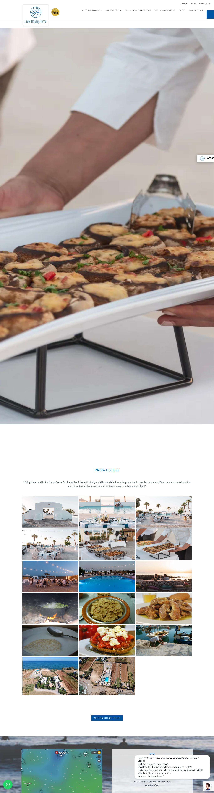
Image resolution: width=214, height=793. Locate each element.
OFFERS (210, 158)
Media (193, 3)
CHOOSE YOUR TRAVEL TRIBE (138, 10)
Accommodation (90, 10)
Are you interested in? (107, 717)
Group (184, 3)
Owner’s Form (196, 10)
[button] (8, 784)
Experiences (112, 10)
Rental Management (165, 10)
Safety (182, 10)
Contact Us (204, 3)
